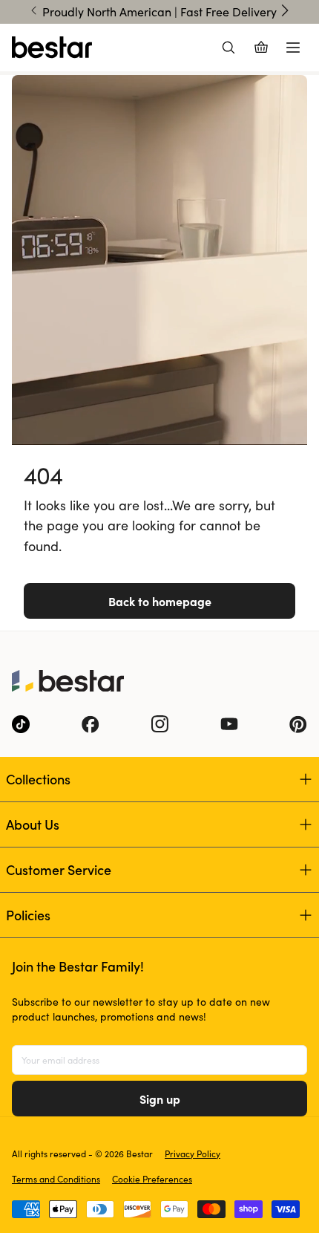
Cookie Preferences (152, 1179)
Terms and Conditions (56, 1179)
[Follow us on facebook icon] (90, 724)
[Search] (228, 47)
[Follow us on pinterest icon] (298, 724)
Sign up (159, 1098)
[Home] (52, 47)
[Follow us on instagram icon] (159, 724)
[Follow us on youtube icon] (229, 724)
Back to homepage (159, 601)
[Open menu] (293, 47)
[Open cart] (261, 47)
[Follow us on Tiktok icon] (21, 724)
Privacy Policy (192, 1153)
